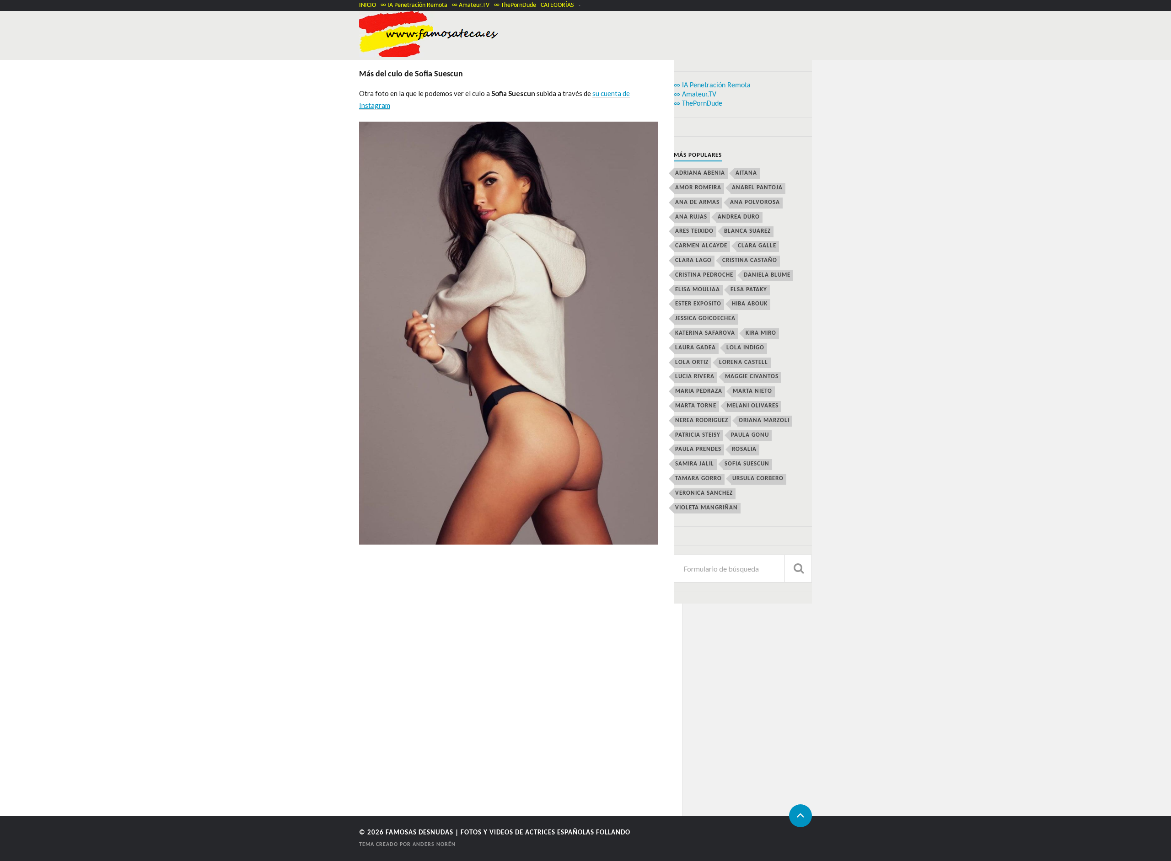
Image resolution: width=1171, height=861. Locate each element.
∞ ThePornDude (515, 5)
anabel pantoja (757, 188)
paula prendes (698, 449)
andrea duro (739, 217)
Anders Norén (434, 844)
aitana (746, 173)
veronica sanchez (704, 493)
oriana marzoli (764, 420)
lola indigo (745, 348)
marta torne (695, 406)
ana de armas (697, 202)
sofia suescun (747, 464)
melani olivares (753, 406)
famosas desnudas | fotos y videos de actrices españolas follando (508, 832)
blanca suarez (747, 231)
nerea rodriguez (701, 420)
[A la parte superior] (800, 815)
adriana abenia (700, 173)
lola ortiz (692, 362)
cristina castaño (749, 260)
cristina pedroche (704, 275)
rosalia (744, 449)
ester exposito (698, 304)
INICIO (367, 5)
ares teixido (694, 231)
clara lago (693, 260)
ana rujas (691, 217)
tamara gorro (698, 478)
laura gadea (695, 348)
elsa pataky (749, 290)
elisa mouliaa (697, 290)
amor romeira (698, 188)
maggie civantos (752, 377)
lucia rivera (694, 377)
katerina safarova (705, 333)
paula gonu (750, 435)
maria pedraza (698, 391)
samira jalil (694, 464)
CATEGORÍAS (557, 5)
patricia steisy (697, 435)
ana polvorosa (755, 202)
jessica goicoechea (705, 318)
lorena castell (743, 362)
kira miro (761, 333)
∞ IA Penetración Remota (414, 5)
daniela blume (767, 275)
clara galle (757, 246)
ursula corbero (758, 478)
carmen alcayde (701, 246)
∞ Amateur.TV (470, 5)
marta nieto (752, 391)
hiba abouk (750, 304)
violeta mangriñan (706, 508)
